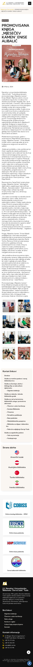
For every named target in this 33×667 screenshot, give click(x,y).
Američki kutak (16, 457)
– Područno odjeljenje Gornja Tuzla (17, 429)
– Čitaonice (10, 412)
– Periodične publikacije (14, 415)
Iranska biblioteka (17, 487)
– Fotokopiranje (11, 438)
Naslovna (3, 9)
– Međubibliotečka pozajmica (16, 421)
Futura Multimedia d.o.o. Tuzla (17, 661)
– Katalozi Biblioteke (13, 409)
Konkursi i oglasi (9, 622)
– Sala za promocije (12, 435)
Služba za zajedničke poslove (13, 433)
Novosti (6, 20)
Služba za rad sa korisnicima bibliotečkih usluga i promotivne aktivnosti (15, 401)
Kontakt (7, 627)
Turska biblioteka (17, 477)
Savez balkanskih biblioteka (16, 570)
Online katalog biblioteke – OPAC (16, 514)
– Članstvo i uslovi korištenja (15, 406)
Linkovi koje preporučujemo (13, 624)
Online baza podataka (16, 533)
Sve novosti (10, 9)
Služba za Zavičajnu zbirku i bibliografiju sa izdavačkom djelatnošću (13, 386)
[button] (29, 3)
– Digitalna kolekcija (13, 390)
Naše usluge (8, 619)
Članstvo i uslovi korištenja (13, 616)
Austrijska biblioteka (17, 467)
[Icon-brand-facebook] (28, 652)
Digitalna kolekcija (10, 614)
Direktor (7, 375)
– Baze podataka (11, 418)
